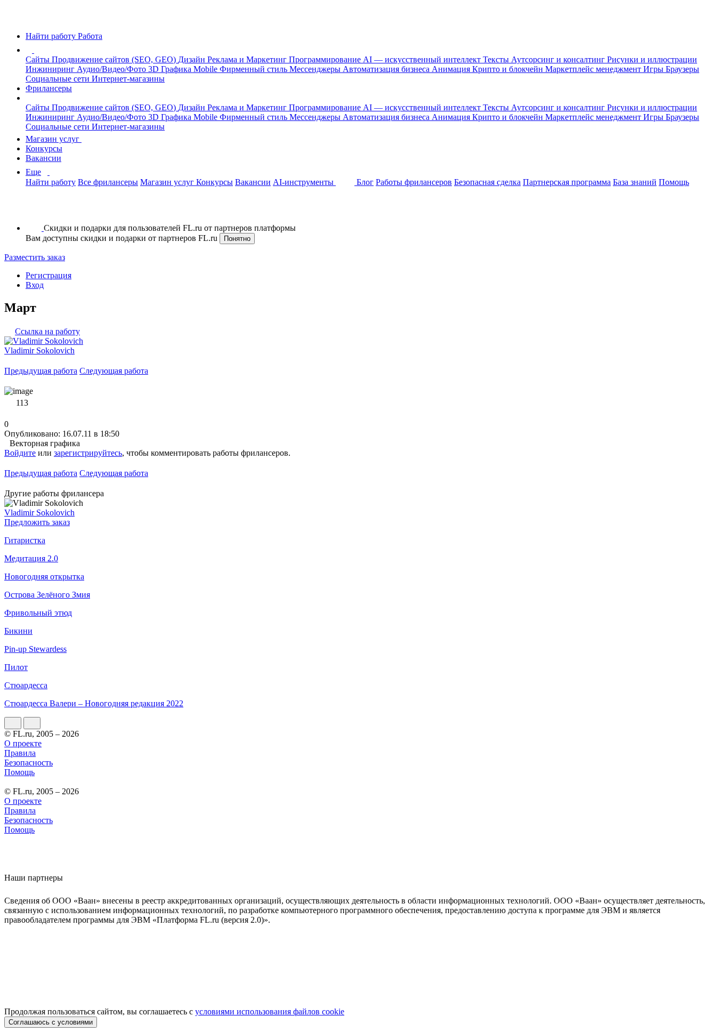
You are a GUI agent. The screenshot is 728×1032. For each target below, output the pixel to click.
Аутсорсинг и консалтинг (559, 59)
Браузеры (682, 69)
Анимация (452, 69)
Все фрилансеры (108, 182)
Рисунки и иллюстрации (652, 59)
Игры (654, 69)
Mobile (206, 69)
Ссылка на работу (47, 331)
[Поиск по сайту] (34, 209)
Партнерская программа (567, 182)
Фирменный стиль (254, 69)
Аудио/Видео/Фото (112, 69)
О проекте (23, 743)
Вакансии (43, 158)
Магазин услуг (54, 138)
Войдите (20, 452)
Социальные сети (59, 78)
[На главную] (14, 17)
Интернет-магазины (128, 78)
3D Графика (170, 69)
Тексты (497, 59)
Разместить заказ (34, 257)
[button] (36, 49)
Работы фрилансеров (414, 182)
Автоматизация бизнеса (387, 69)
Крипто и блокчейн (508, 69)
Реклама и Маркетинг (248, 59)
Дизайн (192, 59)
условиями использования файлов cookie (269, 1011)
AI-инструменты (304, 182)
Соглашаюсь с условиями (51, 1022)
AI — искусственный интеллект (423, 59)
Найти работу (51, 182)
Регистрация (48, 275)
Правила (20, 752)
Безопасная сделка (487, 182)
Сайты (39, 59)
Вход (35, 284)
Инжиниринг (51, 69)
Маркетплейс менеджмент (594, 69)
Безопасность (28, 762)
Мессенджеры (316, 69)
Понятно (237, 239)
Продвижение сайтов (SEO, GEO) (115, 59)
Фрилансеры (49, 88)
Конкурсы (44, 148)
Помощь (674, 182)
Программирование (326, 59)
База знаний (635, 182)
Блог (365, 182)
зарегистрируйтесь (88, 452)
